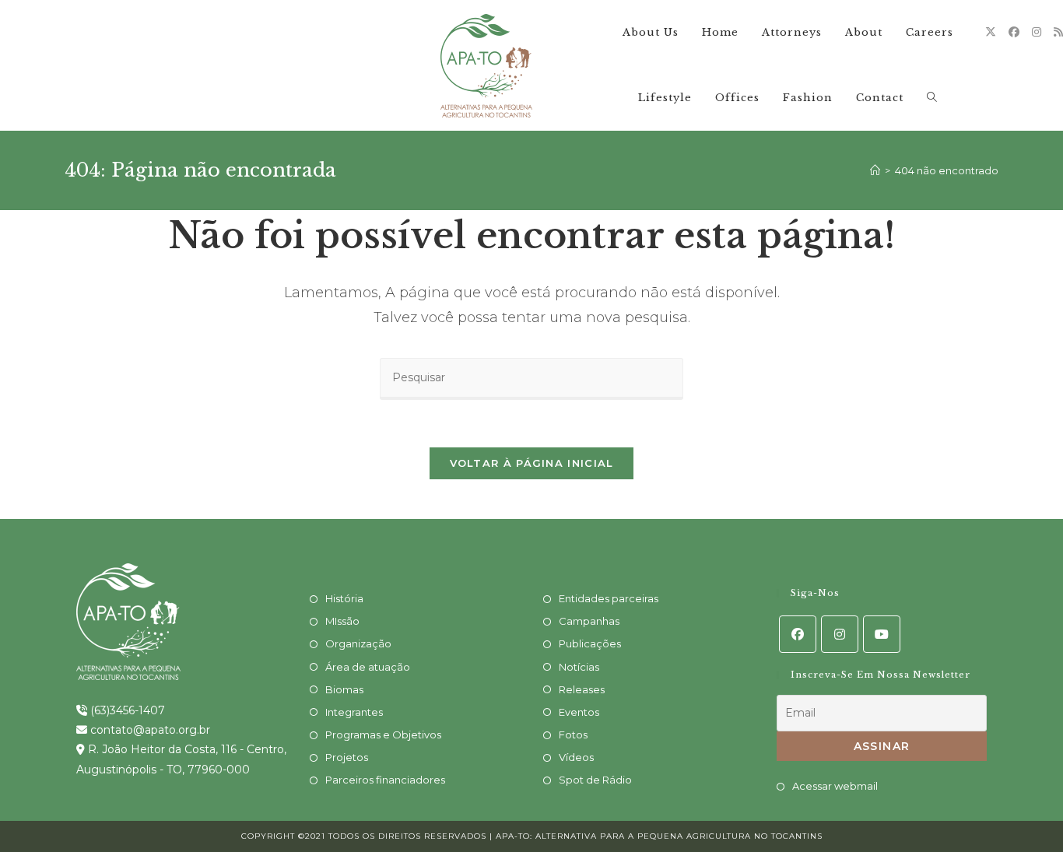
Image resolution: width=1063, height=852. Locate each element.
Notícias (579, 667)
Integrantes (354, 712)
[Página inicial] (875, 170)
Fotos (573, 734)
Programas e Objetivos (383, 734)
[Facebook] (1014, 31)
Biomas (344, 689)
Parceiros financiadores (385, 779)
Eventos (579, 712)
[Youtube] (881, 634)
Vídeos (576, 757)
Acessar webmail (835, 786)
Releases (582, 689)
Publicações (590, 643)
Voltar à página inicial (532, 463)
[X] (990, 31)
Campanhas (589, 621)
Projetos (346, 757)
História (344, 598)
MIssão (342, 621)
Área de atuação (367, 667)
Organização (358, 643)
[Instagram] (1036, 31)
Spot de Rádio (595, 779)
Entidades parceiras (608, 598)
